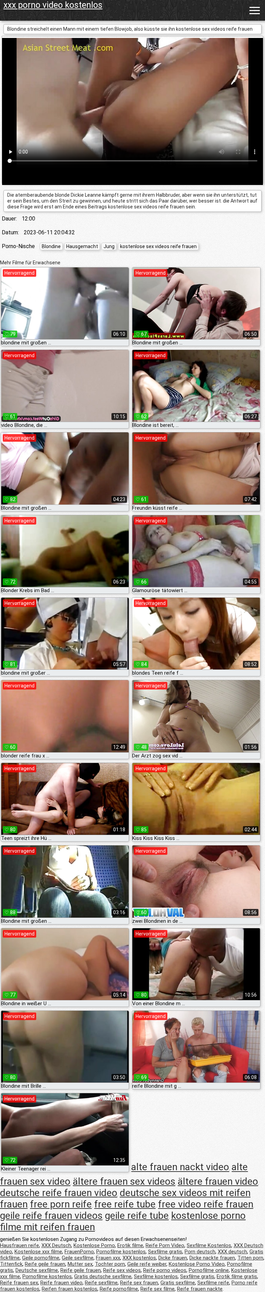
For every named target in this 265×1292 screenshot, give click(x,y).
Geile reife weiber (146, 1264)
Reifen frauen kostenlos (69, 1289)
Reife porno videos (164, 1270)
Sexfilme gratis (165, 1252)
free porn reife (61, 1204)
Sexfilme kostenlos (156, 1276)
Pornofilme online (209, 1270)
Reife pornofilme (119, 1289)
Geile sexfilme (78, 1258)
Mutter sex (80, 1264)
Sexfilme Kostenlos (209, 1245)
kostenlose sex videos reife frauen (158, 246)
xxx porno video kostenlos (52, 5)
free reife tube (125, 1204)
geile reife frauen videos (51, 1215)
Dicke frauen (172, 1258)
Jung (109, 246)
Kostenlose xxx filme (38, 1252)
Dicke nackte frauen (212, 1258)
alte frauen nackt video (180, 1167)
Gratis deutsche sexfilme (102, 1276)
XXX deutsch (232, 1252)
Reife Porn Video (165, 1245)
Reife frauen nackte (200, 1289)
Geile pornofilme (40, 1258)
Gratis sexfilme (177, 1283)
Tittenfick (11, 1264)
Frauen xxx (108, 1258)
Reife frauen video (61, 1283)
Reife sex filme (157, 1289)
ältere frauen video (218, 1181)
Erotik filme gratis (237, 1276)
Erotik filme (130, 1245)
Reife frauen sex (19, 1283)
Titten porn (250, 1258)
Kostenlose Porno (94, 1245)
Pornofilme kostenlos (121, 1252)
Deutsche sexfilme (37, 1270)
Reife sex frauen (139, 1283)
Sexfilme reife (213, 1283)
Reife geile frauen (45, 1264)
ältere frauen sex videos (124, 1181)
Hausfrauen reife (19, 1245)
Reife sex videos (122, 1270)
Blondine (51, 246)
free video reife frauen (205, 1204)
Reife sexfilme (101, 1283)
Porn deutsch (200, 1252)
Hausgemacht (82, 246)
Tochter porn (110, 1264)
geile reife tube (137, 1215)
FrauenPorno (79, 1252)
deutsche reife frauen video (58, 1192)
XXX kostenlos (139, 1258)
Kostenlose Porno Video (197, 1264)
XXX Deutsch (56, 1245)
